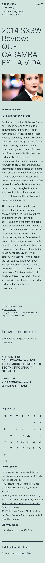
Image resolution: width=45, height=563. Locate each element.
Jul (5, 461)
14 (28, 435)
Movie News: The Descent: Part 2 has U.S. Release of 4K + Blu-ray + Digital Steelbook (20, 488)
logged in (21, 338)
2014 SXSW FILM (16, 315)
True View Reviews (15, 547)
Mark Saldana (10, 309)
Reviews (34, 312)
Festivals (26, 312)
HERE (5, 534)
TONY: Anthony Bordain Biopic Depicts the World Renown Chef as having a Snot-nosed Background (22, 515)
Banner (19, 312)
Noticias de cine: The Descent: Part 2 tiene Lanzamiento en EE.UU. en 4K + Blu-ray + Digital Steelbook (22, 476)
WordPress (27, 553)
